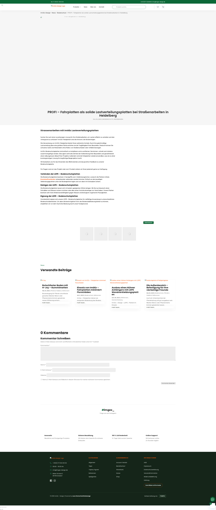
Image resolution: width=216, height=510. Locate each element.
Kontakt (101, 7)
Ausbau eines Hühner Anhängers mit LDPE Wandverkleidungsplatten (125, 291)
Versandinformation (150, 473)
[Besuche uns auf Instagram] (55, 481)
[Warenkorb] (163, 7)
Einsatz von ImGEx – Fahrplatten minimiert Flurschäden (89, 290)
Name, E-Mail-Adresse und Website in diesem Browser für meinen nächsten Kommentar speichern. (76, 379)
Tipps (90, 466)
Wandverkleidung (117, 300)
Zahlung (146, 480)
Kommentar (45, 345)
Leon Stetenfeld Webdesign (81, 496)
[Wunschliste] (158, 7)
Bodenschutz (108, 119)
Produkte (76, 7)
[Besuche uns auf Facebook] (51, 481)
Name (43, 365)
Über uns (93, 7)
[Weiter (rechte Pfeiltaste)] (2, 509)
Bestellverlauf (120, 466)
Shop (118, 477)
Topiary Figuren (94, 470)
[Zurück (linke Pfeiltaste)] (0, 509)
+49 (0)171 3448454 (146, 2)
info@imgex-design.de (158, 2)
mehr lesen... (46, 303)
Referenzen (118, 119)
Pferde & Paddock (56, 291)
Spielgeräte (92, 477)
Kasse (118, 473)
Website (43, 375)
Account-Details (121, 462)
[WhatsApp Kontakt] (212, 499)
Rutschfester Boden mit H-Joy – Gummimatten (55, 286)
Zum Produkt (148, 222)
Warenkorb (119, 470)
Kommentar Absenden (168, 383)
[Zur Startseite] (58, 7)
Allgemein (92, 462)
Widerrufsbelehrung (150, 477)
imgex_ (108, 410)
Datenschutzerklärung (151, 470)
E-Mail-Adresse (46, 370)
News (85, 7)
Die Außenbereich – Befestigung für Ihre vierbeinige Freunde (157, 287)
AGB (145, 462)
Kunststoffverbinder (47, 179)
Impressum (147, 466)
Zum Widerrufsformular (153, 485)
